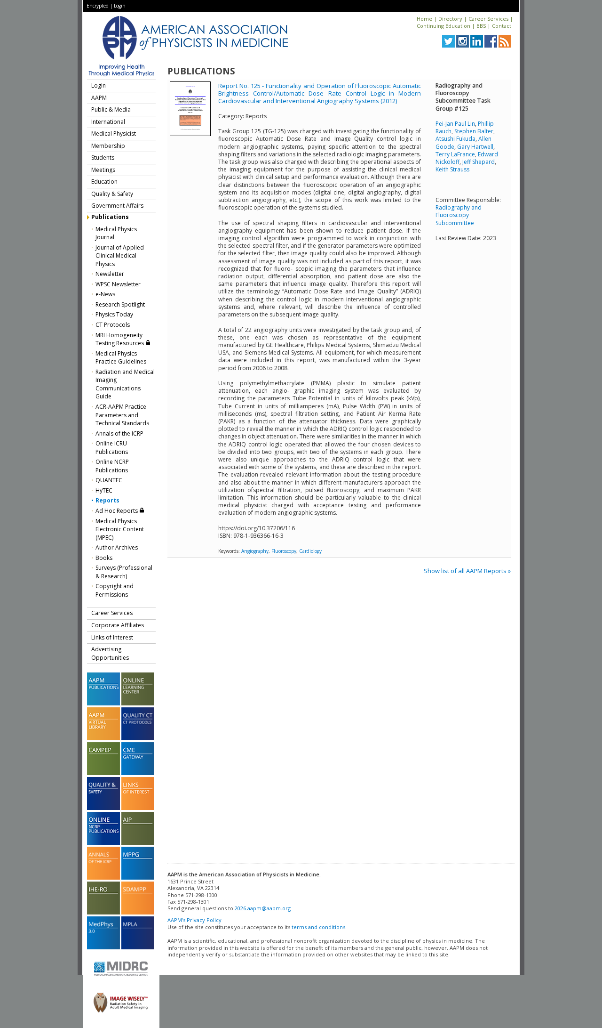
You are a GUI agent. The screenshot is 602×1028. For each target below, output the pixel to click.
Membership (108, 146)
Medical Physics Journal (116, 233)
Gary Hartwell (475, 147)
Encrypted (98, 5)
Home (424, 18)
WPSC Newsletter (118, 284)
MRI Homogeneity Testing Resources (120, 339)
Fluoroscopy (283, 551)
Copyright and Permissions (114, 590)
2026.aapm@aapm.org (263, 908)
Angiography (255, 551)
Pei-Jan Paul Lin (455, 124)
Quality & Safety (112, 194)
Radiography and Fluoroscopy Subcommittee (459, 215)
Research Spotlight (120, 304)
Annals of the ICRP (119, 433)
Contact (501, 25)
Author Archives (116, 547)
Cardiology (310, 551)
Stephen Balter (473, 131)
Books (103, 558)
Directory (450, 18)
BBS (481, 25)
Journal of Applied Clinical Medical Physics (119, 255)
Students (102, 158)
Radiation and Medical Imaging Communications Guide (125, 384)
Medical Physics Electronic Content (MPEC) (119, 529)
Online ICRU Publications (111, 447)
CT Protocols (112, 325)
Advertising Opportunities (110, 653)
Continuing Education (443, 25)
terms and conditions (318, 927)
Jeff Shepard (478, 162)
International (108, 122)
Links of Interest (112, 637)
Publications (110, 217)
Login (120, 5)
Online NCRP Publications (112, 466)
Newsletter (109, 274)
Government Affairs (117, 206)
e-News (105, 294)
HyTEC (103, 490)
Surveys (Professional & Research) (123, 572)
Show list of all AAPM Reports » (467, 571)
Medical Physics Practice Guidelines (120, 357)
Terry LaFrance (455, 154)
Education (104, 182)
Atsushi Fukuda (455, 139)
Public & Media (111, 109)
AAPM (99, 98)
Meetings (103, 170)
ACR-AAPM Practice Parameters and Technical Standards (122, 415)
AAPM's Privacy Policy (194, 919)
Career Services (488, 18)
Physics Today (114, 314)
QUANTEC (108, 480)
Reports (107, 500)
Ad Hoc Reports (117, 511)
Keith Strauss (452, 169)
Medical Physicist (113, 134)
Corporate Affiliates (117, 625)
